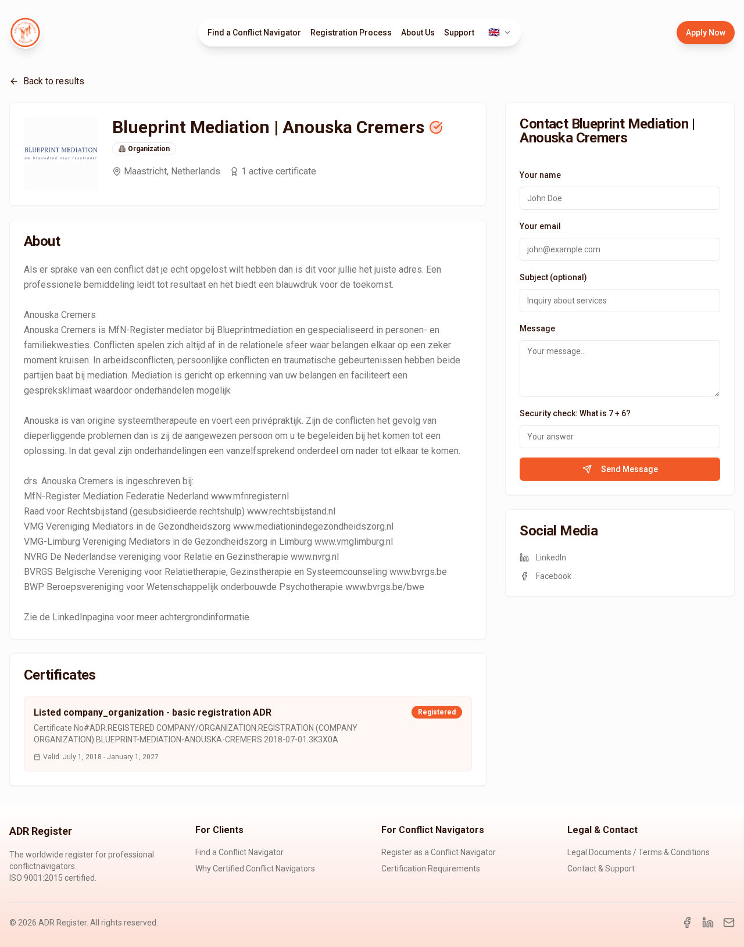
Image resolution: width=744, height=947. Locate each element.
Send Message (629, 469)
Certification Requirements (430, 868)
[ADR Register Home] (25, 32)
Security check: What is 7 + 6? (575, 413)
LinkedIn (551, 557)
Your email (540, 226)
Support (459, 32)
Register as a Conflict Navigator (438, 852)
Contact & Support (601, 868)
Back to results (53, 81)
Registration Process (351, 32)
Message (537, 328)
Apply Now (705, 32)
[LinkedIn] (708, 922)
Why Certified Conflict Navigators (255, 868)
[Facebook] (687, 922)
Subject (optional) (553, 277)
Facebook (553, 576)
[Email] (729, 922)
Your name (540, 175)
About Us (418, 32)
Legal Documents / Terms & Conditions (638, 852)
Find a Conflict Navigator (254, 32)
